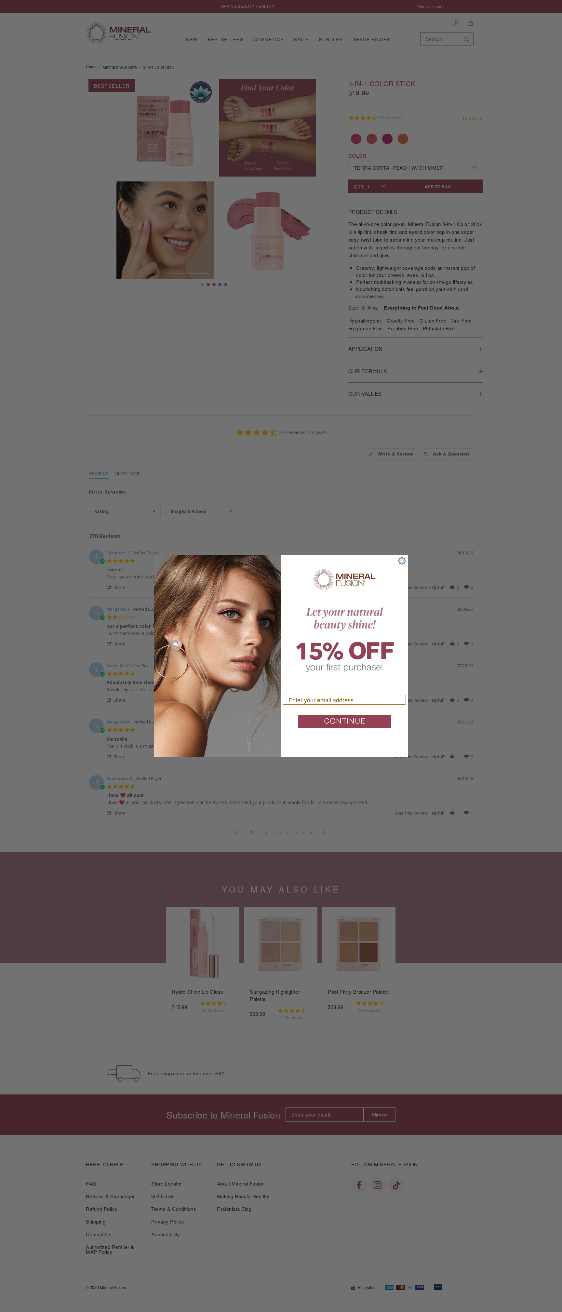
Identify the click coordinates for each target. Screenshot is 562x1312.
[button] (344, 723)
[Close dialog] (402, 561)
